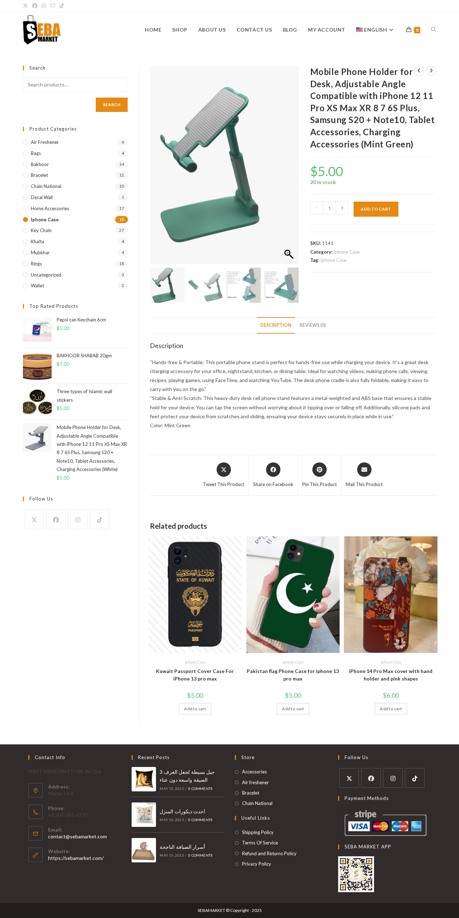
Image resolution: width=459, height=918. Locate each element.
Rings (36, 264)
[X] (34, 519)
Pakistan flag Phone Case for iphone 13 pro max (293, 675)
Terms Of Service (260, 843)
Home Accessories (50, 208)
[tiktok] (99, 519)
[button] (289, 169)
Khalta (37, 241)
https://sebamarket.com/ (76, 858)
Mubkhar (40, 252)
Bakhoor (40, 164)
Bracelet (39, 175)
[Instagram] (77, 519)
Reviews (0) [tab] (313, 325)
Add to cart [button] (195, 708)
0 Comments (200, 788)
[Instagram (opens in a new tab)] (43, 5)
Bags (36, 153)
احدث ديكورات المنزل (182, 811)
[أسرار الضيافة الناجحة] (144, 850)
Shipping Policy (258, 832)
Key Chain (41, 230)
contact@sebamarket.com (77, 836)
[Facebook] (56, 519)
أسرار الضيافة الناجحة (182, 847)
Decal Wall (42, 197)
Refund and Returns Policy (269, 853)
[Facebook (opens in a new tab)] (34, 5)
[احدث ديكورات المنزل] (144, 814)
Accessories (254, 772)
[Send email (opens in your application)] (52, 5)
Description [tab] (276, 325)
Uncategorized (46, 275)
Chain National (46, 186)
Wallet (37, 285)
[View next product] (431, 71)
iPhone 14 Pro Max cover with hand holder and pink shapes (390, 675)
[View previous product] (419, 71)
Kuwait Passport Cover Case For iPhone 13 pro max (195, 675)
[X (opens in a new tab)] (26, 5)
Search (111, 104)
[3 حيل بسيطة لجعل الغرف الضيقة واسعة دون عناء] (144, 779)
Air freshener (45, 142)
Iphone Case (346, 252)
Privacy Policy (256, 864)
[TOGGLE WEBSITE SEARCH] (433, 30)
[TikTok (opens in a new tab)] (61, 5)
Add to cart (376, 209)
